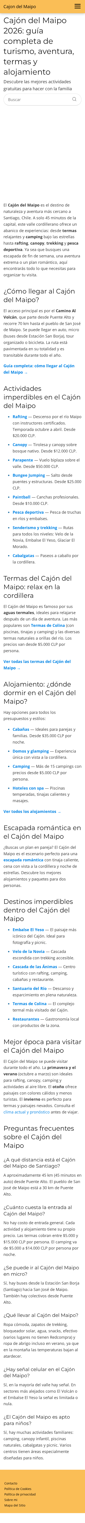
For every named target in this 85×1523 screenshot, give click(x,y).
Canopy (20, 444)
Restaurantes (26, 1019)
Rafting (20, 416)
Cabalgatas (23, 555)
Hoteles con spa (28, 788)
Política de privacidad (20, 1494)
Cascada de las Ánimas (35, 966)
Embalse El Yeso (28, 929)
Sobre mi (10, 1500)
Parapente (23, 460)
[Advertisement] (42, 154)
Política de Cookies (17, 1489)
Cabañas (21, 729)
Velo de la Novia (29, 951)
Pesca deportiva (28, 512)
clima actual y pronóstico (26, 1112)
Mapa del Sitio (14, 1505)
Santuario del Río (30, 988)
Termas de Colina (48, 625)
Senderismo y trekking (35, 527)
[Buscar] (72, 98)
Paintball (22, 497)
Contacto (10, 1483)
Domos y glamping (31, 751)
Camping (21, 766)
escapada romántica (23, 859)
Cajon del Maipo (19, 6)
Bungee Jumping (29, 475)
